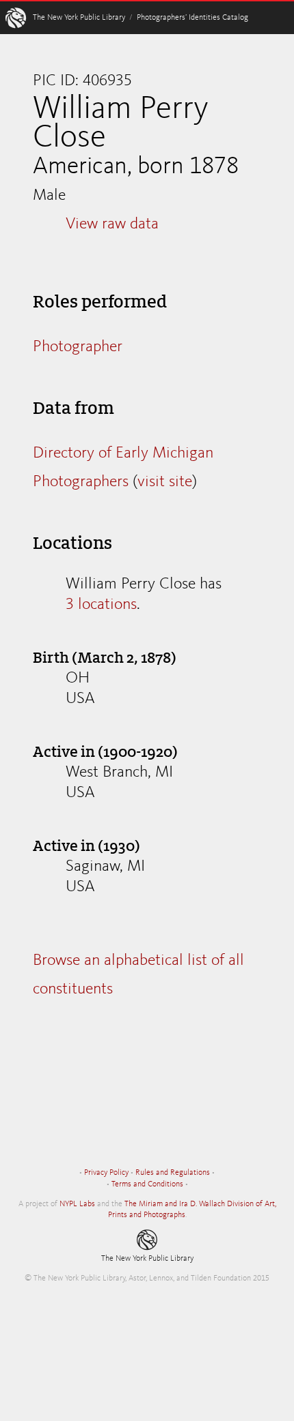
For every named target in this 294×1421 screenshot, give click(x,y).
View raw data (112, 224)
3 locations (101, 605)
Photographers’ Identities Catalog (192, 18)
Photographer (77, 347)
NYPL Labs (77, 1204)
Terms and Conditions (147, 1184)
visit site (164, 482)
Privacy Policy (106, 1173)
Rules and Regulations (172, 1173)
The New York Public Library (79, 18)
